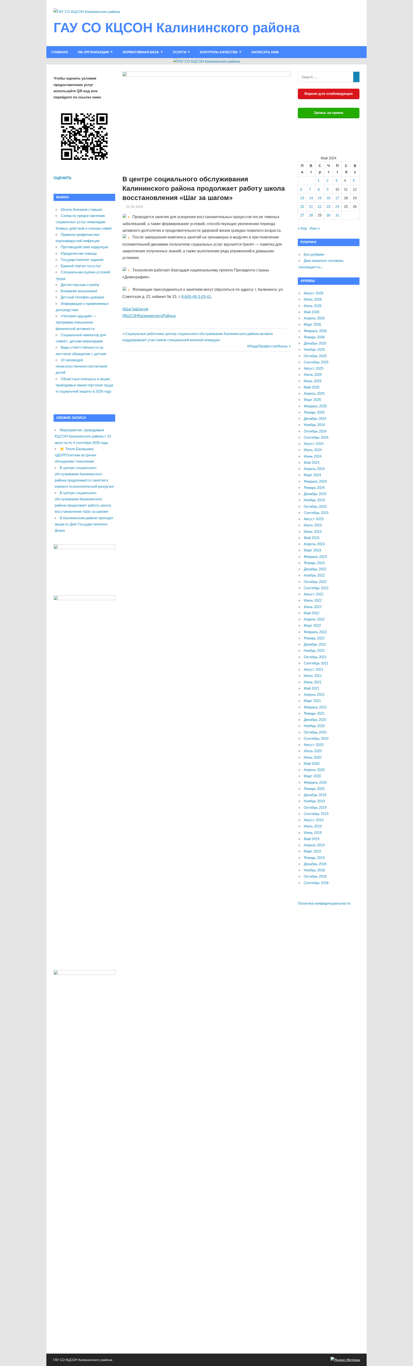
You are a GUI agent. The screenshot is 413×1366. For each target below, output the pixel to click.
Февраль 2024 (315, 481)
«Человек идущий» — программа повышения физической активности (76, 322)
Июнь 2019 (312, 833)
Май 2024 (311, 462)
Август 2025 (313, 368)
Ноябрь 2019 (314, 801)
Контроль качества (219, 52)
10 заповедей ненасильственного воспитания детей (81, 366)
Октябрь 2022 (315, 582)
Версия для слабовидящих (328, 94)
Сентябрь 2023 (316, 513)
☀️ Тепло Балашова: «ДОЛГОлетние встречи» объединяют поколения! (75, 455)
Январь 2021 (314, 713)
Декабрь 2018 (315, 864)
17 (337, 198)
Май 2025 (311, 387)
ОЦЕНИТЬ (62, 178)
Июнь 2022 (312, 607)
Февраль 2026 (315, 331)
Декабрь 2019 (315, 795)
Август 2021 (313, 669)
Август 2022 (313, 594)
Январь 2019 (314, 858)
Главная (59, 52)
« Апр (302, 228)
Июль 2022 (313, 600)
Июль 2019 (313, 826)
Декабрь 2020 (315, 720)
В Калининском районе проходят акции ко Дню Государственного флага (84, 524)
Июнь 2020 (312, 757)
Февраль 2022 (315, 632)
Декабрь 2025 (315, 343)
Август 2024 (313, 444)
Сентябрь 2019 (316, 814)
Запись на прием (328, 113)
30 (328, 215)
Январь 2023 (314, 563)
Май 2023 (311, 538)
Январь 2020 (314, 789)
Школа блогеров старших (82, 209)
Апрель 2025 (314, 393)
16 (328, 198)
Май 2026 (311, 312)
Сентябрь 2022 (316, 588)
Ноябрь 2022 (314, 575)
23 (328, 207)
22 (319, 207)
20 (302, 207)
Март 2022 (312, 625)
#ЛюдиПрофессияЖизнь (267, 346)
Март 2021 (312, 701)
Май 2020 (311, 763)
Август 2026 (313, 293)
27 (302, 215)
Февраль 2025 (315, 406)
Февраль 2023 (315, 557)
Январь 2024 (314, 488)
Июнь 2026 (312, 306)
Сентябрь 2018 (316, 883)
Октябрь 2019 (315, 807)
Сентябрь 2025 (316, 362)
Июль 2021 (313, 676)
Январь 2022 (314, 638)
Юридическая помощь (79, 253)
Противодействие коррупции (84, 247)
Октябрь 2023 (315, 506)
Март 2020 (312, 776)
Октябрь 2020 (315, 732)
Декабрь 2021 (315, 644)
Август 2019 (313, 820)
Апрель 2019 (314, 845)
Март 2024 (312, 475)
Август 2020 (313, 745)
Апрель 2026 (314, 318)
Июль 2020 (313, 751)
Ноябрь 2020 (314, 726)
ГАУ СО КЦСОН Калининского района (177, 27)
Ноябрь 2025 (314, 349)
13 (302, 198)
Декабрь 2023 (315, 494)
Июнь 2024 (312, 456)
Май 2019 (311, 839)
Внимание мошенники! (79, 291)
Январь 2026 (314, 337)
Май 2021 (311, 688)
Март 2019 (312, 851)
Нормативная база (141, 52)
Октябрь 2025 (315, 356)
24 (337, 207)
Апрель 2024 (314, 469)
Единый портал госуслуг (81, 266)
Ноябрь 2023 (314, 500)
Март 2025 (312, 400)
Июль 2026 (313, 299)
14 (311, 198)
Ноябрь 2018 (314, 870)
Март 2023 (312, 550)
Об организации (93, 52)
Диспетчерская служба (80, 285)
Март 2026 (312, 324)
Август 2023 (313, 519)
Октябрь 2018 (315, 876)
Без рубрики (314, 254)
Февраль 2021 (315, 707)
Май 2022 (311, 613)
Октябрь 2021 (315, 657)
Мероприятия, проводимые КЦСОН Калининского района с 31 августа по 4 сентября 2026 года (83, 436)
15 (319, 198)
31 (337, 215)
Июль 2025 (313, 375)
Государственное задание (82, 260)
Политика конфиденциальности (324, 903)
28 (311, 215)
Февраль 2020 (315, 782)
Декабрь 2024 (315, 418)
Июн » (315, 228)
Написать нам (265, 52)
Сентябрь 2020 (316, 738)
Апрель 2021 (314, 694)
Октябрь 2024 (315, 431)
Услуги (179, 52)
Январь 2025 (314, 412)
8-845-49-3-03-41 (196, 297)
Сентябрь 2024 (316, 437)
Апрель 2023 (314, 544)
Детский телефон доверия (82, 297)
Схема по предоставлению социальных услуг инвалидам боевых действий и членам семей (83, 222)
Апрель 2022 (314, 619)
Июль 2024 (313, 450)
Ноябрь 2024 (314, 425)
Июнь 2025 (312, 381)
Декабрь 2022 (315, 569)
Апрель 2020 (314, 770)
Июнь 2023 (312, 531)
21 (311, 207)
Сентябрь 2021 (316, 663)
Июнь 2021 (312, 682)
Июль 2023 (313, 525)
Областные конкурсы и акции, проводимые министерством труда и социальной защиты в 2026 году (84, 385)
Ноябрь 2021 (314, 650)
